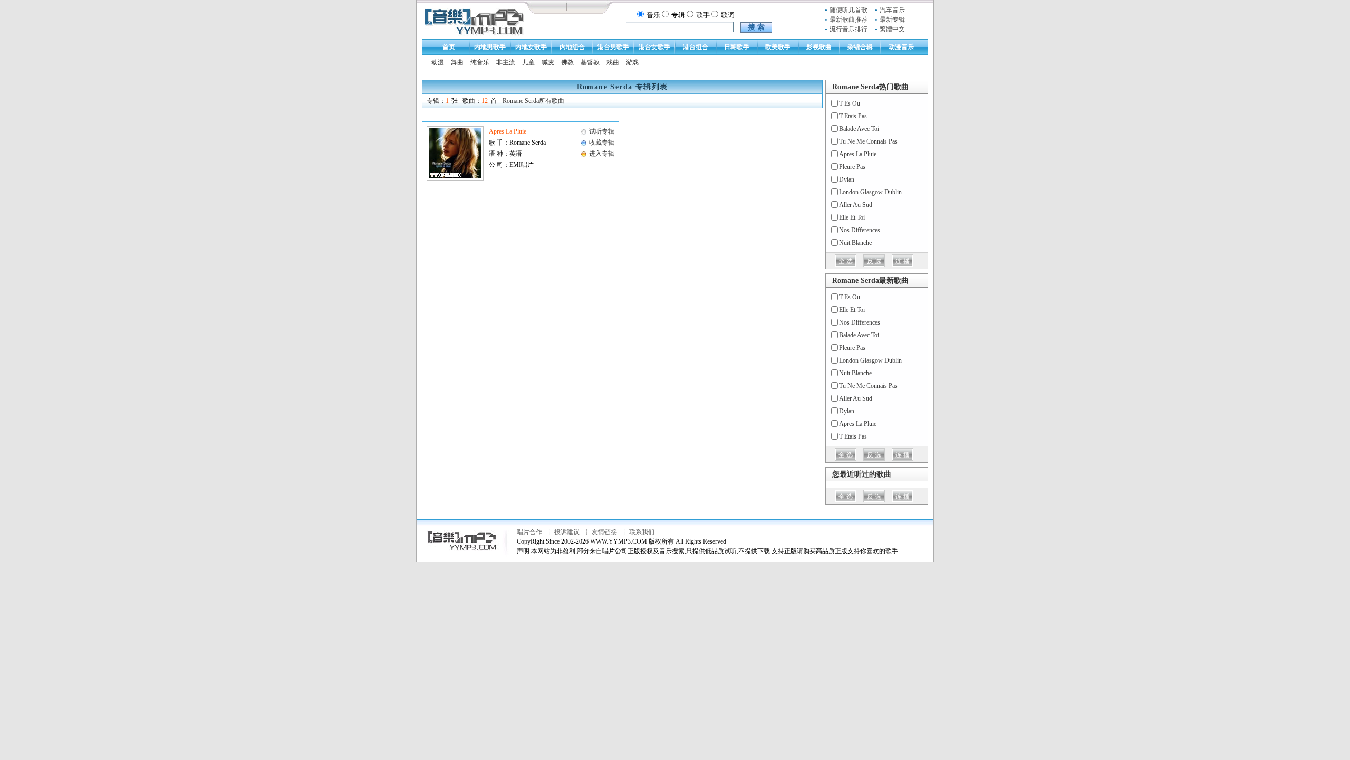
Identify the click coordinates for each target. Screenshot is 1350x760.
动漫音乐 (901, 47)
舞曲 (457, 62)
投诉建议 (567, 532)
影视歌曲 (819, 47)
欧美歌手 (777, 47)
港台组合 (695, 47)
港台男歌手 (613, 47)
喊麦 (548, 62)
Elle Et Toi (852, 217)
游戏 (632, 62)
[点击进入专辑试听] (455, 178)
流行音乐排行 (848, 29)
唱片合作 (529, 532)
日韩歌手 (736, 47)
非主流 (505, 62)
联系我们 (641, 532)
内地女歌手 (531, 47)
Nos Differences (859, 230)
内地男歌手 (490, 47)
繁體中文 (892, 29)
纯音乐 (479, 62)
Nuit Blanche (855, 242)
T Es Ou (849, 103)
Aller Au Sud (855, 204)
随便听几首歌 (848, 10)
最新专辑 (892, 19)
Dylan (846, 179)
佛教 (567, 62)
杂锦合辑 (860, 47)
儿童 (528, 62)
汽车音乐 (892, 10)
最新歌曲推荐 (848, 19)
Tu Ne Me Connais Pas (868, 141)
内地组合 (572, 47)
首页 (448, 47)
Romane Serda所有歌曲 (533, 100)
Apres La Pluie (507, 131)
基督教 (590, 62)
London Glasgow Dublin (870, 192)
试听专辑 (601, 131)
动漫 (437, 62)
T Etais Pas (853, 116)
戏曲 (612, 62)
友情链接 (604, 532)
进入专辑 (601, 153)
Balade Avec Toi (859, 128)
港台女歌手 (654, 47)
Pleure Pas (852, 166)
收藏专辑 (601, 142)
